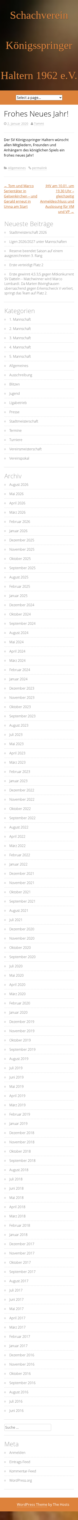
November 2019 (21, 1031)
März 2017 (17, 1327)
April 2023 (17, 753)
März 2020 (17, 994)
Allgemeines (17, 168)
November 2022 (21, 799)
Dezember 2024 (21, 605)
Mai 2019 (16, 1086)
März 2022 (17, 845)
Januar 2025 (18, 595)
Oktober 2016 (20, 1373)
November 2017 (21, 1253)
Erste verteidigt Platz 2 (26, 265)
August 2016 (18, 1392)
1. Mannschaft (20, 319)
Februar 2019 (19, 1114)
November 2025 (21, 549)
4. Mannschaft (20, 347)
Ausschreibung (20, 375)
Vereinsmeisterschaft (25, 449)
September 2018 (22, 1160)
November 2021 (21, 882)
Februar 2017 (19, 1336)
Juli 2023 (16, 734)
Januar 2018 (18, 1234)
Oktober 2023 (20, 706)
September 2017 (22, 1271)
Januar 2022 (18, 864)
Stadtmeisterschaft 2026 (28, 232)
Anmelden (17, 1452)
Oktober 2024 (20, 614)
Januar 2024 (18, 679)
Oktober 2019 (20, 1040)
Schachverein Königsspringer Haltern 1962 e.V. (39, 45)
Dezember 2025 (21, 540)
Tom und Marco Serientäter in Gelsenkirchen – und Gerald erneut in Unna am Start (20, 196)
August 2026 (18, 484)
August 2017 (18, 1281)
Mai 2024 (16, 642)
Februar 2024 (19, 669)
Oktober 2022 (20, 808)
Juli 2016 (16, 1401)
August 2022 (18, 827)
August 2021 (18, 910)
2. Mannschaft (20, 328)
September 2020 (22, 956)
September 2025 (22, 568)
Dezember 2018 (21, 1132)
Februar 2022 (19, 855)
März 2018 (17, 1216)
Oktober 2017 (20, 1262)
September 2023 (22, 716)
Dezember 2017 (21, 1244)
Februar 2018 (19, 1225)
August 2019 (18, 1058)
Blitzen (14, 384)
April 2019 (17, 1095)
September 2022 (22, 818)
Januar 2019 (18, 1123)
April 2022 (17, 836)
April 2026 (17, 503)
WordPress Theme (32, 1504)
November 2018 (21, 1142)
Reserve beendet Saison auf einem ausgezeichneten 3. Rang (33, 253)
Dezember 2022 (21, 790)
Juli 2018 (16, 1179)
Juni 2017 (16, 1299)
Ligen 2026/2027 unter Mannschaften (38, 241)
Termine (15, 430)
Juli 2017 (16, 1290)
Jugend (14, 393)
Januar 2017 (18, 1345)
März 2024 (17, 660)
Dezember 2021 (21, 873)
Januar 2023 (18, 781)
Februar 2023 (19, 771)
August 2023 (18, 725)
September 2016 (22, 1382)
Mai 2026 (16, 493)
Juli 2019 (16, 1068)
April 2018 (17, 1206)
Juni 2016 (16, 1410)
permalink (39, 168)
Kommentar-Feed (22, 1471)
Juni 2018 (16, 1188)
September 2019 (22, 1049)
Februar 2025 (19, 586)
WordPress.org (20, 1480)
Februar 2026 (19, 521)
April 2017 (17, 1318)
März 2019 (17, 1105)
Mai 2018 (16, 1197)
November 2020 (21, 938)
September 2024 (22, 623)
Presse (14, 412)
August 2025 (18, 577)
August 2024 (18, 632)
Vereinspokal (19, 458)
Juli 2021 (16, 919)
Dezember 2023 (21, 688)
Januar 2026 (18, 530)
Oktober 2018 (20, 1151)
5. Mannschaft (20, 356)
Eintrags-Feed (19, 1461)
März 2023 (17, 762)
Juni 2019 (16, 1077)
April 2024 (17, 651)
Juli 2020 (16, 966)
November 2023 (21, 697)
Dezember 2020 (21, 929)
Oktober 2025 (20, 558)
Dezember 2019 (21, 1021)
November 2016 (21, 1364)
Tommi (39, 123)
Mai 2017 (16, 1308)
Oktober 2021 (20, 892)
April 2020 (17, 984)
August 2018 (18, 1169)
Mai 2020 (16, 975)
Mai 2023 (16, 743)
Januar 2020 (18, 1012)
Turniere (15, 439)
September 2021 (22, 901)
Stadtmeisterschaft (23, 421)
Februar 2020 (19, 1003)
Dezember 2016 (21, 1355)
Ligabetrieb (18, 402)
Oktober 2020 (20, 947)
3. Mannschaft (20, 338)
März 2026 (17, 512)
